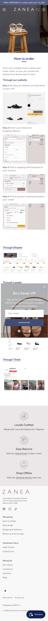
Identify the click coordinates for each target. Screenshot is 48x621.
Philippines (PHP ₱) (11, 605)
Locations (8, 569)
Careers (7, 573)
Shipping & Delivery (12, 529)
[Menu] (4, 10)
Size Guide (8, 525)
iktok (12, 359)
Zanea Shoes (14, 610)
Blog (5, 577)
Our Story (8, 565)
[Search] (38, 10)
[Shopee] (24, 262)
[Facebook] (19, 331)
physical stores (24, 477)
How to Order (9, 521)
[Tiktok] (29, 331)
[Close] (44, 287)
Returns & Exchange (13, 534)
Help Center (21, 453)
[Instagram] (24, 331)
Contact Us (8, 551)
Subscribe (24, 323)
